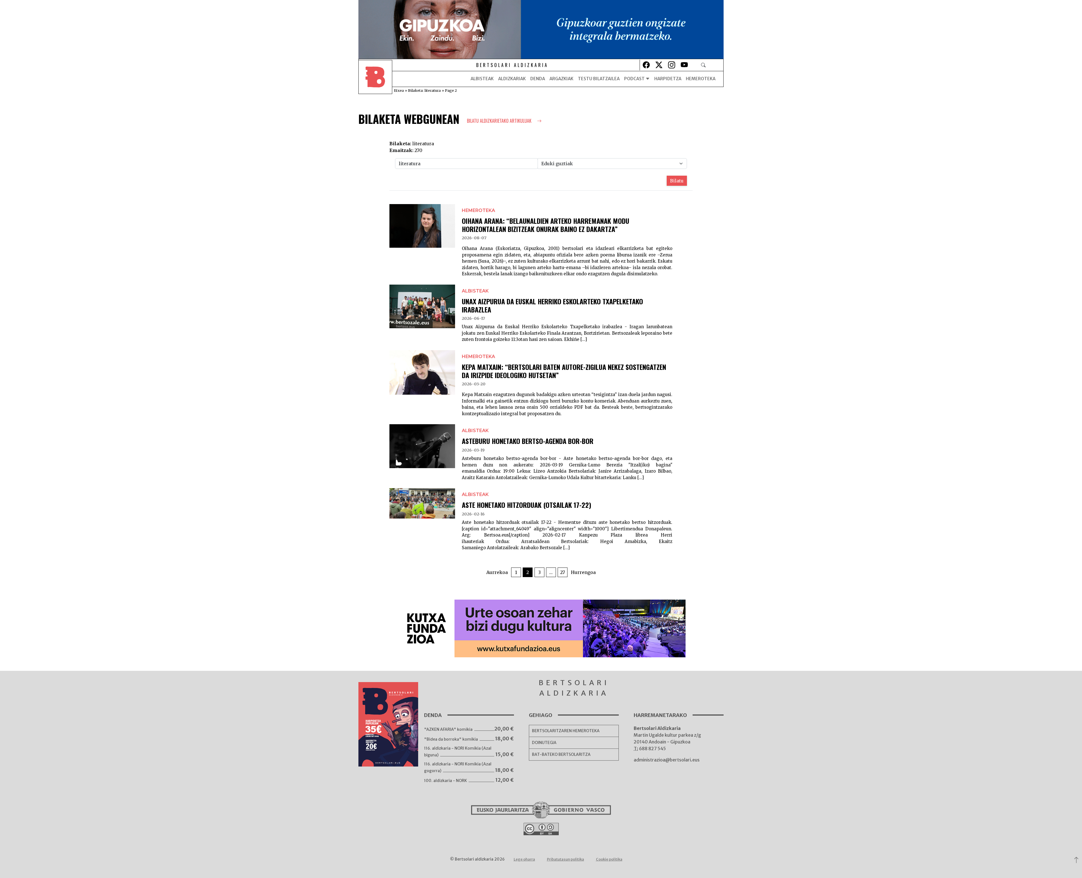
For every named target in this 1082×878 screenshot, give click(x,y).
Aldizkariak (512, 78)
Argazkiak (561, 78)
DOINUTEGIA (544, 742)
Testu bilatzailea (599, 78)
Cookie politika (609, 859)
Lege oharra (524, 859)
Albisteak (482, 78)
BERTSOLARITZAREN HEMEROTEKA (566, 730)
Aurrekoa (497, 572)
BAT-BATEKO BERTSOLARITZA (561, 754)
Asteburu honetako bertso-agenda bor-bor (527, 441)
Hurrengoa (583, 572)
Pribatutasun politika (565, 859)
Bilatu (677, 181)
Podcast (635, 78)
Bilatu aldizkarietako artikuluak (500, 120)
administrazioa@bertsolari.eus (667, 760)
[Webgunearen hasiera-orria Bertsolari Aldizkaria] (375, 78)
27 (562, 572)
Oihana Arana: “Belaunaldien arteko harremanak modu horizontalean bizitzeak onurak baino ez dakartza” (545, 225)
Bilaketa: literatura (424, 90)
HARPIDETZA (667, 78)
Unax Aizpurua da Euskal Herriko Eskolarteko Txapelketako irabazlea (552, 305)
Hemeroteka (700, 78)
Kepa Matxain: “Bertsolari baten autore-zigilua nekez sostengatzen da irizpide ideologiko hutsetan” (564, 371)
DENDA (537, 78)
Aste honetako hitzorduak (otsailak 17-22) (526, 505)
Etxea (399, 90)
